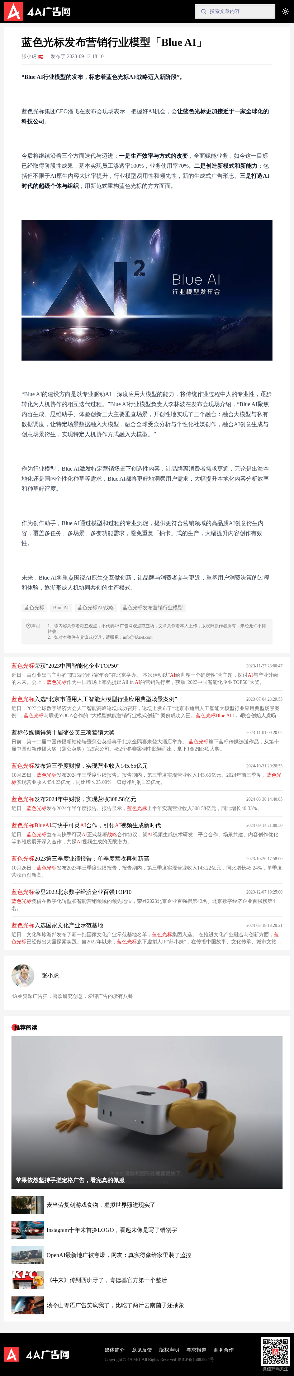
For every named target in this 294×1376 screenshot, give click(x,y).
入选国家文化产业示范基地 (57, 925)
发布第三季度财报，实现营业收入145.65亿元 (79, 766)
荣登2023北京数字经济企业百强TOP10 (71, 892)
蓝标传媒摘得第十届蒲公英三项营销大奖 (63, 732)
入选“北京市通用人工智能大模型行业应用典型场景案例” (94, 699)
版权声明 (169, 1350)
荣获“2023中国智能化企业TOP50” (65, 666)
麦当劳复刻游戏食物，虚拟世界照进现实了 (101, 1205)
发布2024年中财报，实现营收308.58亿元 (73, 799)
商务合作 (224, 1350)
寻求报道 (196, 1350)
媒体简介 (115, 1350)
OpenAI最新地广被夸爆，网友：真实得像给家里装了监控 (119, 1255)
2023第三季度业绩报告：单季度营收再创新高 (80, 859)
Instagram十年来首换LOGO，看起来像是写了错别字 (112, 1230)
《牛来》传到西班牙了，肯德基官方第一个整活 (107, 1280)
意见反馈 (142, 1350)
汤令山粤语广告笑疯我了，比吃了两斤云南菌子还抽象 (115, 1305)
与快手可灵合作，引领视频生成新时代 (86, 825)
